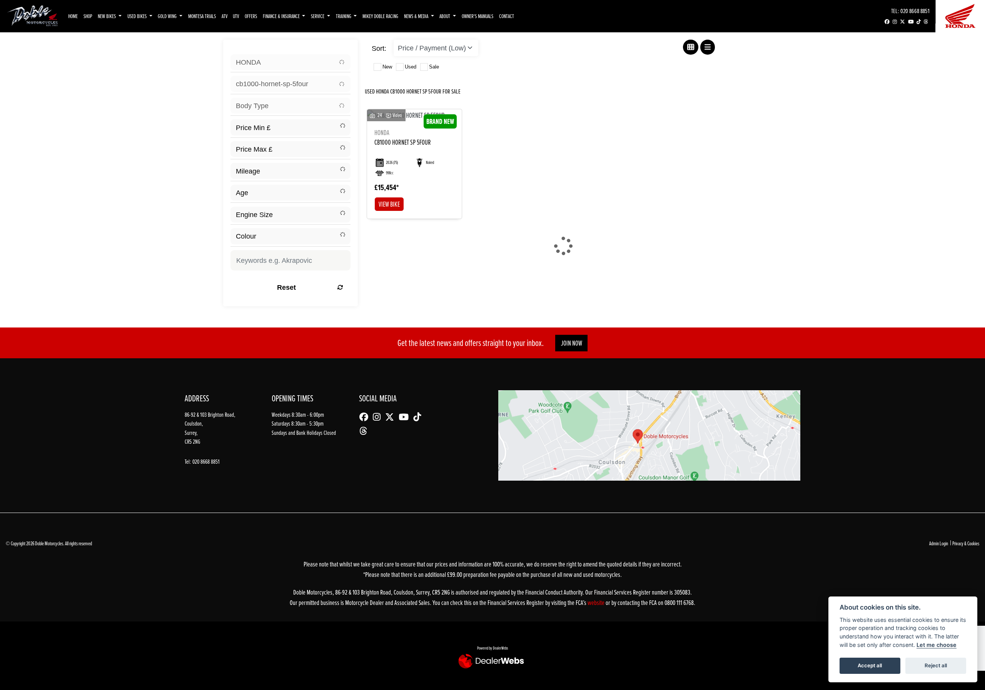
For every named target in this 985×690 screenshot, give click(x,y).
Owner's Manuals (477, 16)
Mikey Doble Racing (380, 16)
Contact (506, 16)
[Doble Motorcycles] (32, 15)
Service (318, 16)
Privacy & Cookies (965, 543)
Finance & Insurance (282, 16)
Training (344, 16)
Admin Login (938, 543)
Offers (251, 16)
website (597, 602)
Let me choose (937, 645)
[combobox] (290, 62)
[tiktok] (918, 22)
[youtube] (911, 22)
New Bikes (107, 16)
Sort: (379, 48)
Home (73, 16)
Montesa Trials (202, 16)
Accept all (870, 665)
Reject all (936, 665)
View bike (389, 204)
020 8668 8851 (915, 10)
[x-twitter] (902, 22)
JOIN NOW (571, 343)
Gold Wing (168, 16)
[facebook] (887, 22)
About (445, 16)
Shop (87, 16)
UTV (236, 16)
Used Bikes (137, 16)
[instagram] (894, 22)
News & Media (416, 16)
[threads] (926, 22)
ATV (224, 16)
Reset (286, 287)
